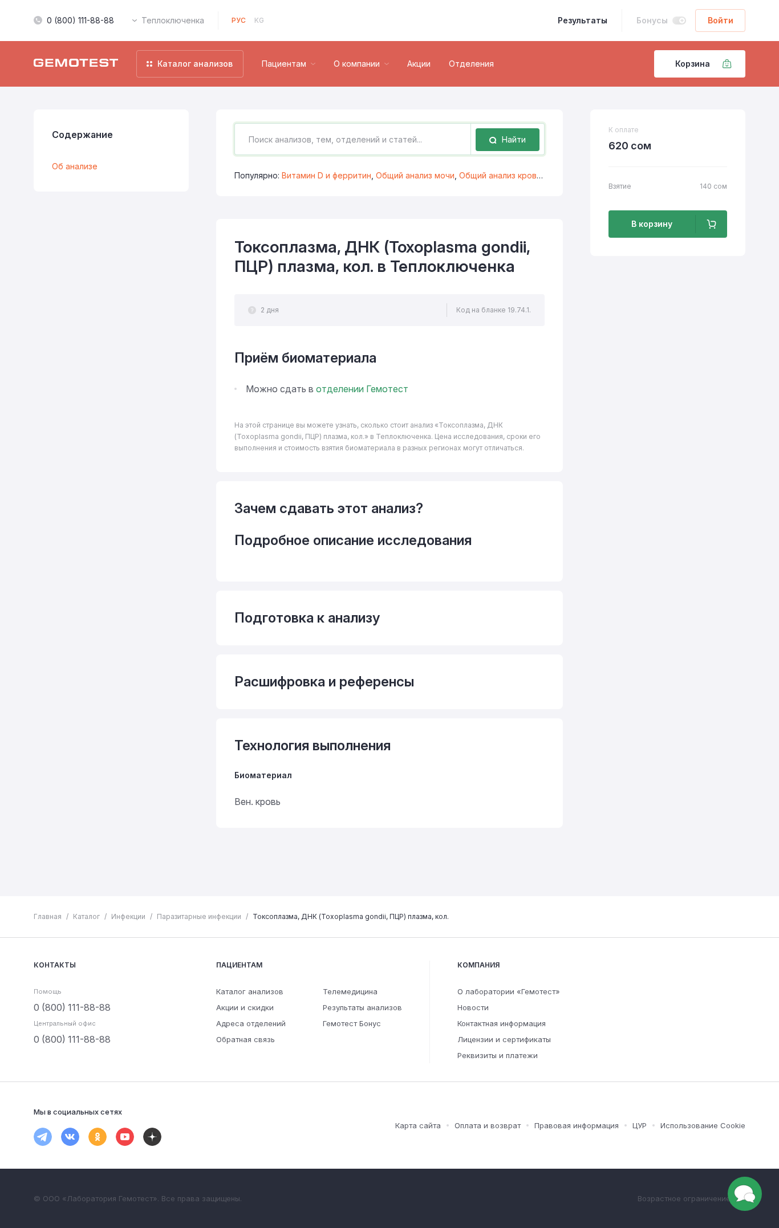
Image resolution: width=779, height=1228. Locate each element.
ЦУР (639, 1125)
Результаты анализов (362, 1007)
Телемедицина (350, 991)
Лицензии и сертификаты (504, 1039)
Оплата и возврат (488, 1125)
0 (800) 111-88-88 (80, 20)
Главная (48, 916)
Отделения (471, 63)
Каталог (86, 916)
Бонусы (652, 20)
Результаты (582, 20)
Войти (720, 20)
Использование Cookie (702, 1125)
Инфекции (128, 916)
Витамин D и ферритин (326, 175)
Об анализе (75, 166)
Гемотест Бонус (352, 1023)
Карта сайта (418, 1125)
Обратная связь (245, 1039)
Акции (419, 63)
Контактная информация (501, 1023)
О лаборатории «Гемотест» (508, 991)
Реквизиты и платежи (497, 1055)
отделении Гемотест (362, 389)
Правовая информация (576, 1125)
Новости (473, 1007)
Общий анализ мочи (415, 175)
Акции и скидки (245, 1007)
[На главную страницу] (76, 64)
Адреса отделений (251, 1023)
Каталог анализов (249, 991)
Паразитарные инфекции (199, 916)
